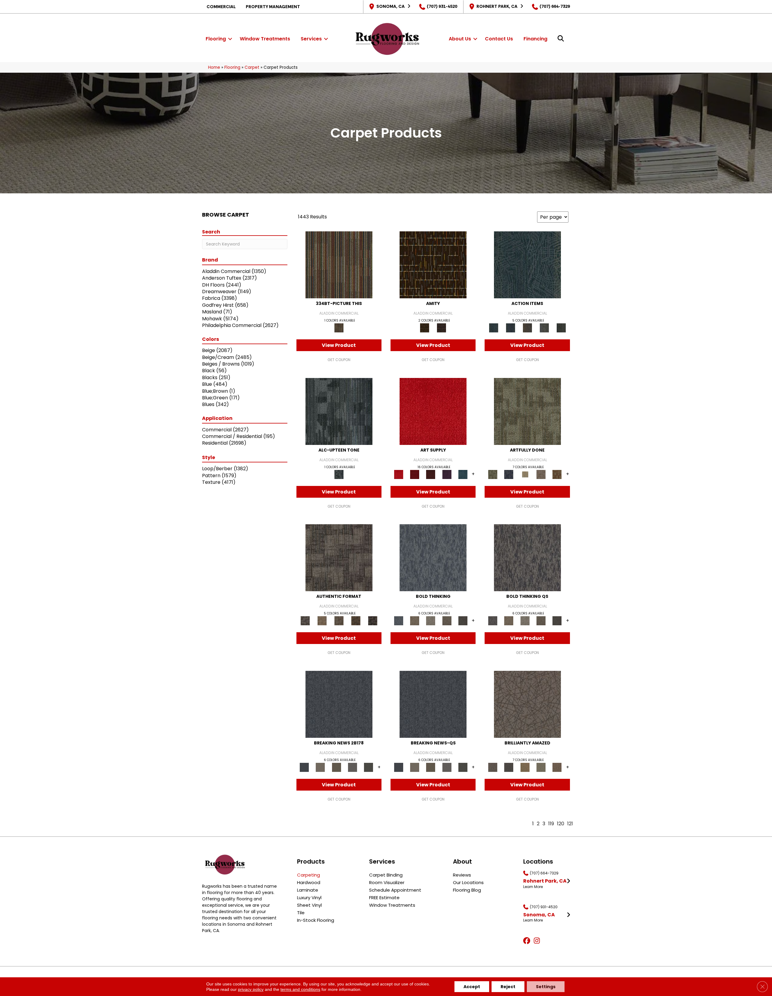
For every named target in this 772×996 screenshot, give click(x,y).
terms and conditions (300, 989)
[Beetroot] (431, 474)
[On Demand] (369, 767)
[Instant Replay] (352, 767)
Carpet (252, 67)
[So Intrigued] (527, 704)
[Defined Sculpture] (322, 620)
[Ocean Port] (510, 328)
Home (214, 67)
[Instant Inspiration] (557, 767)
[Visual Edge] (338, 557)
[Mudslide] (338, 265)
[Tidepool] (527, 265)
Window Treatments (265, 38)
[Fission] (447, 620)
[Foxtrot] (338, 411)
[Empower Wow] (541, 767)
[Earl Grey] (544, 328)
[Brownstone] (527, 328)
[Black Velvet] (441, 328)
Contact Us (499, 38)
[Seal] (463, 620)
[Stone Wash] (463, 474)
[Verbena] (447, 474)
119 (551, 823)
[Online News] (338, 704)
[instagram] (538, 941)
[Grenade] (414, 620)
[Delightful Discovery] (527, 411)
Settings (545, 987)
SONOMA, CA (390, 6)
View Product (339, 345)
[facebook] (527, 941)
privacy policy (251, 989)
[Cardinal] (433, 411)
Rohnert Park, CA (496, 6)
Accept (472, 987)
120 (560, 823)
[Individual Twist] (338, 620)
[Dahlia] (414, 474)
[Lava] (431, 620)
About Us (460, 38)
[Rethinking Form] (355, 620)
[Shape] (433, 557)
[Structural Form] (372, 620)
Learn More (533, 886)
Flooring (216, 38)
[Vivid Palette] (557, 474)
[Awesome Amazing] (541, 474)
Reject (508, 987)
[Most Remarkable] (509, 474)
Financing (535, 38)
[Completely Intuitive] (525, 767)
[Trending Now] (320, 767)
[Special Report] (336, 767)
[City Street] (561, 328)
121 (570, 823)
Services (311, 38)
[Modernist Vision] (525, 474)
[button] (230, 39)
